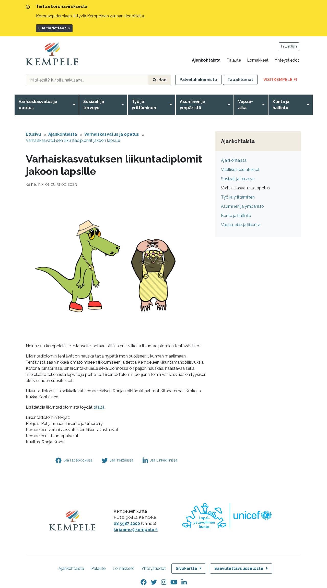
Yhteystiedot (287, 60)
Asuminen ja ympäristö (192, 104)
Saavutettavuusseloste (238, 568)
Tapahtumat (240, 79)
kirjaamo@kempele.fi (136, 529)
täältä (99, 407)
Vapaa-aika (245, 104)
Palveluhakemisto (198, 79)
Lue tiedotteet (52, 28)
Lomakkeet (257, 60)
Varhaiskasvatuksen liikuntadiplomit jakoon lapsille (73, 140)
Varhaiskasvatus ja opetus (38, 104)
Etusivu (33, 134)
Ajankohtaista (206, 60)
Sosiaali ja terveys (93, 104)
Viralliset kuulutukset (240, 169)
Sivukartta (186, 568)
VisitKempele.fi (282, 81)
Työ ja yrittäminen (144, 104)
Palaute (234, 60)
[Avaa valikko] (75, 105)
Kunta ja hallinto (281, 104)
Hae (162, 79)
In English (289, 46)
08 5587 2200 (127, 523)
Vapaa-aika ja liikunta (240, 224)
